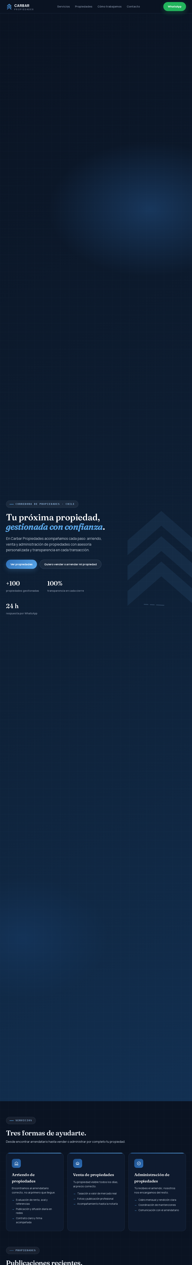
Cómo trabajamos (110, 6)
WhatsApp (175, 6)
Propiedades (83, 6)
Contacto (133, 6)
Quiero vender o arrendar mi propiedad (70, 564)
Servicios (63, 6)
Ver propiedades (21, 564)
